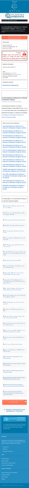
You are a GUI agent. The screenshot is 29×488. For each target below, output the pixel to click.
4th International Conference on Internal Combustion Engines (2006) (14, 136)
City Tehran (14, 73)
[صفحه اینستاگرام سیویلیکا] (10, 11)
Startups (3, 479)
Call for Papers (4, 476)
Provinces (15, 4)
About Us (5, 449)
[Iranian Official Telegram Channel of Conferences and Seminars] (14, 419)
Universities (15, 5)
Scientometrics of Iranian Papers (8, 463)
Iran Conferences (6, 30)
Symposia (21, 485)
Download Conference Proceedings (15, 38)
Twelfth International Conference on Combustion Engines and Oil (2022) (14, 170)
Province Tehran (17, 74)
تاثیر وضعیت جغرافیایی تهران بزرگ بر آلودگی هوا (14, 225)
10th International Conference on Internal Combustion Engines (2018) (14, 160)
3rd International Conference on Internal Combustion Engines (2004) (14, 132)
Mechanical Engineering (16, 30)
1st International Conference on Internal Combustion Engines (13, 31)
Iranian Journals (4, 460)
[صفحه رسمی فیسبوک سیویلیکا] (14, 11)
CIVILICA (16, 440)
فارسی (15, 8)
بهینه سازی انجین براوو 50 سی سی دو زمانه (13, 344)
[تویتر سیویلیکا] (12, 11)
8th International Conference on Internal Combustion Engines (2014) (14, 156)
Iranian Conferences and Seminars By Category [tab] (15, 410)
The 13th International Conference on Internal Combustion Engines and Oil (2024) (14, 175)
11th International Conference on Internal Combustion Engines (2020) (14, 165)
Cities (15, 2)
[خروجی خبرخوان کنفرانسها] (17, 11)
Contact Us (6, 446)
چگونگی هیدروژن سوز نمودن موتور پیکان (12, 260)
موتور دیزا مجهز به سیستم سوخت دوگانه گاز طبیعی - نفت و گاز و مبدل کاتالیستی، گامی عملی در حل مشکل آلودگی (14, 253)
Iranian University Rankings (7, 465)
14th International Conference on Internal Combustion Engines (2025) (14, 181)
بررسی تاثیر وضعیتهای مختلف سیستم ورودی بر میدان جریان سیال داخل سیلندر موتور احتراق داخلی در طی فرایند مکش (14, 281)
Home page (15, 1)
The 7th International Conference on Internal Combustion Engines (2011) (14, 151)
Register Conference (8, 451)
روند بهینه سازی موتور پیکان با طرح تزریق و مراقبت (14, 219)
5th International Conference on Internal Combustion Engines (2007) (14, 141)
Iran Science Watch (5, 474)
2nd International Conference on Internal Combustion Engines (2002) (14, 127)
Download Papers (5, 458)
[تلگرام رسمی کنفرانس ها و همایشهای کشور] (19, 11)
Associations (15, 7)
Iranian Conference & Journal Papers (9, 472)
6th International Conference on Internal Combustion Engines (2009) (14, 146)
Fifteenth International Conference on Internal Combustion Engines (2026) (14, 187)
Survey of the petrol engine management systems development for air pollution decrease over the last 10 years (13, 393)
